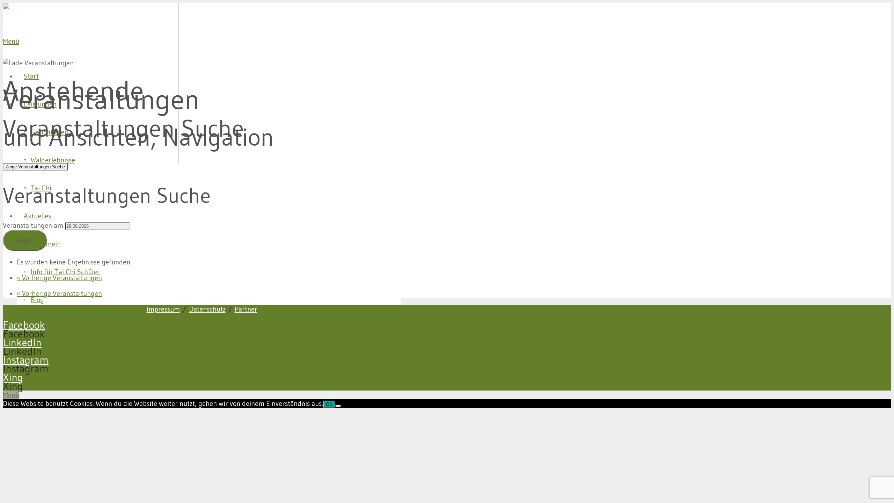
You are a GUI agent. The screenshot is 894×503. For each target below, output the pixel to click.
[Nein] (338, 406)
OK (329, 404)
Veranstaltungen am (33, 225)
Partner (246, 309)
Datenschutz (207, 309)
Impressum (163, 309)
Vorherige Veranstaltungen (59, 278)
